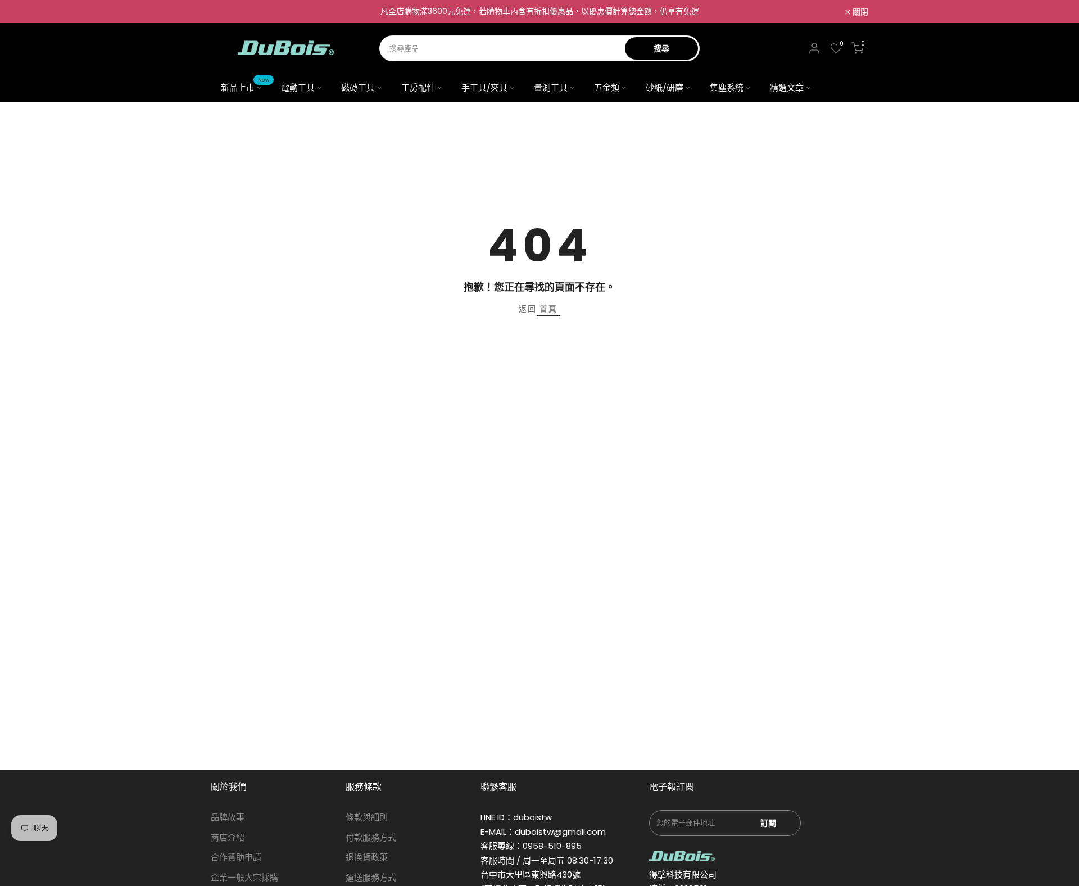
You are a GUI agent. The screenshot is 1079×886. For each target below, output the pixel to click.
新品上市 (245, 86)
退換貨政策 (367, 857)
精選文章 (787, 87)
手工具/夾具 (484, 87)
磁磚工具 (358, 87)
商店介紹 (227, 837)
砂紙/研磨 (664, 87)
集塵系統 (726, 87)
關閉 (225, 12)
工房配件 (418, 87)
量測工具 (551, 87)
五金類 (606, 87)
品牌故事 (227, 817)
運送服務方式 (371, 877)
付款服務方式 (371, 837)
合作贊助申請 (236, 857)
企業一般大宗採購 (244, 877)
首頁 (548, 308)
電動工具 (298, 87)
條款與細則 (367, 817)
